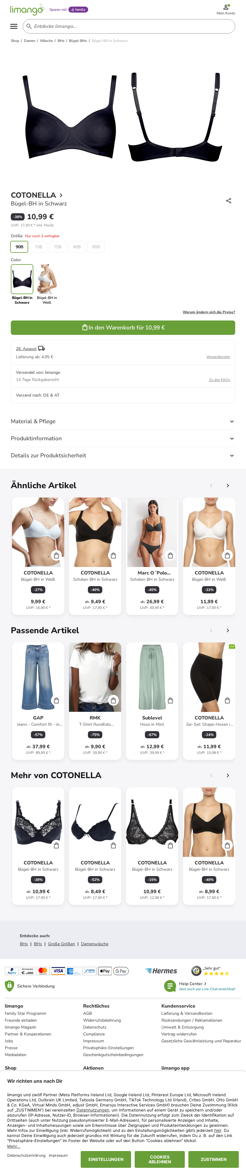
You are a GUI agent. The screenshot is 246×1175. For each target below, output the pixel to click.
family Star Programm (25, 1013)
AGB (87, 1013)
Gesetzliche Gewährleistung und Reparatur (201, 1041)
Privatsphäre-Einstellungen (108, 1048)
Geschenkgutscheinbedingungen (113, 1055)
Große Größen (61, 944)
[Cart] (56, 555)
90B (19, 246)
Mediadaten (15, 1055)
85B (96, 246)
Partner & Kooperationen (28, 1034)
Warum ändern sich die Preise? (209, 312)
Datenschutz (94, 1027)
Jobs (9, 1041)
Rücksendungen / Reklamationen (191, 1020)
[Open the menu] (13, 26)
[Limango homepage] (27, 9)
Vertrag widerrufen (179, 1034)
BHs (24, 944)
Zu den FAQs (219, 379)
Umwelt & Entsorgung (182, 1027)
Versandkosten (218, 356)
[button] (32, 225)
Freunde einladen (21, 1020)
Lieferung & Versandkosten (186, 1013)
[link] (47, 284)
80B (77, 246)
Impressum (93, 1041)
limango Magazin (20, 1027)
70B (38, 246)
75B (58, 246)
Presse (11, 1048)
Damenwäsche (94, 944)
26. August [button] (26, 349)
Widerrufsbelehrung (102, 1020)
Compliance (94, 1034)
